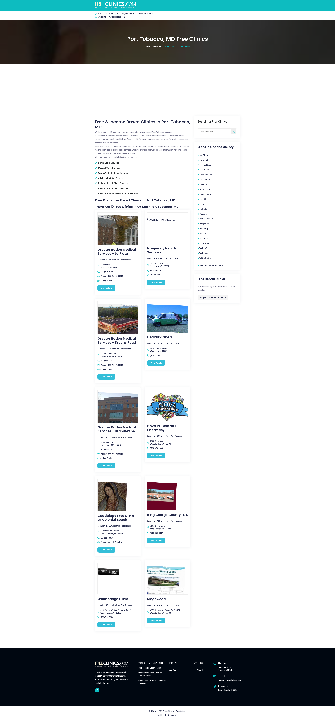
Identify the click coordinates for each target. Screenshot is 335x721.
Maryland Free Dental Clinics (213, 297)
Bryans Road (205, 165)
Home (147, 46)
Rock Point (204, 243)
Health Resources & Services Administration (150, 674)
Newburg (203, 228)
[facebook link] (97, 690)
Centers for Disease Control (150, 663)
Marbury (203, 214)
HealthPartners (159, 337)
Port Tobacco (205, 238)
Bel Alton (203, 155)
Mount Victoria (206, 219)
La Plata (203, 209)
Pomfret (203, 233)
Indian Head (205, 194)
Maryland (157, 46)
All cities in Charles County (211, 265)
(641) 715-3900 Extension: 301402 (138, 14)
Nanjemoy (204, 224)
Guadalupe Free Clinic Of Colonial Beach (115, 518)
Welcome (203, 253)
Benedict (203, 160)
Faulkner (203, 184)
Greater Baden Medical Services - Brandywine (116, 429)
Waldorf (203, 248)
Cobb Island (204, 179)
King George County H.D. (167, 515)
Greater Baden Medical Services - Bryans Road (116, 340)
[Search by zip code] (233, 131)
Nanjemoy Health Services (161, 250)
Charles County (222, 147)
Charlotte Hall (205, 175)
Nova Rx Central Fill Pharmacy (163, 428)
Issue (201, 204)
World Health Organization (149, 668)
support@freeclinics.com (114, 17)
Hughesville (204, 189)
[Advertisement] (167, 83)
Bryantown (204, 170)
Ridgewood (156, 599)
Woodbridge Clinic (112, 599)
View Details (106, 288)
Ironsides (203, 199)
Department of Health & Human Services (152, 682)
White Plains (205, 258)
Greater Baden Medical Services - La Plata (116, 252)
